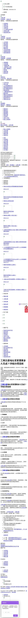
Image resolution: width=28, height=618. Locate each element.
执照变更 (5, 45)
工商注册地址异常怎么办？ (15, 537)
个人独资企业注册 (8, 29)
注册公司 (8, 19)
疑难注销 (5, 350)
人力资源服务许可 (8, 85)
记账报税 (3, 58)
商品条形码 (6, 90)
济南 (8, 546)
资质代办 (3, 77)
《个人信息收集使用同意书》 (10, 176)
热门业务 (3, 123)
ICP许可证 (3, 78)
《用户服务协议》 (17, 529)
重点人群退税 (6, 337)
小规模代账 (6, 65)
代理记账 (3, 56)
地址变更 (8, 38)
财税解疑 (5, 564)
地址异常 (5, 349)
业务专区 (5, 146)
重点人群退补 (6, 119)
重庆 (4, 546)
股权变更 (5, 48)
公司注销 (5, 26)
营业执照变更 (6, 352)
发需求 (5, 12)
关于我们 (5, 149)
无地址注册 (6, 31)
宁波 (18, 546)
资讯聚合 (12, 165)
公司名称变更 (6, 49)
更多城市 (3, 544)
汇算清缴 (8, 58)
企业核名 (3, 19)
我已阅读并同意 (9, 175)
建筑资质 (5, 93)
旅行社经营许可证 (8, 347)
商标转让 (8, 104)
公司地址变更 (10, 511)
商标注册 (5, 115)
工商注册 (3, 17)
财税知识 (5, 148)
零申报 (5, 70)
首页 (4, 137)
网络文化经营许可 (8, 94)
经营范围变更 (6, 52)
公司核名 (5, 319)
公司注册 (11, 125)
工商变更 (3, 36)
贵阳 (6, 546)
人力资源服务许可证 (8, 316)
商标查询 (5, 113)
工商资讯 (5, 561)
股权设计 (3, 104)
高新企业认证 (6, 99)
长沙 (15, 546)
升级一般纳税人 (7, 68)
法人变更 (5, 46)
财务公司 (5, 353)
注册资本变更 (6, 51)
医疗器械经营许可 (8, 88)
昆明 (11, 546)
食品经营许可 (6, 97)
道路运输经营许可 (8, 96)
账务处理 (5, 73)
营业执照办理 (6, 32)
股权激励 (5, 112)
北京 (13, 546)
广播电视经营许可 (8, 91)
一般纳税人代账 (7, 67)
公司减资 (5, 346)
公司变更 (3, 38)
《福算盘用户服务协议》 (15, 160)
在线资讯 (5, 594)
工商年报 (5, 28)
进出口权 (9, 78)
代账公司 (5, 355)
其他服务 (3, 103)
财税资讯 (5, 563)
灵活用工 (5, 116)
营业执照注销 (6, 356)
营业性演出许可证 (8, 330)
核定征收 (5, 331)
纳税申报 (5, 71)
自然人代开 (6, 118)
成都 (2, 546)
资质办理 (5, 145)
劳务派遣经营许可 (8, 87)
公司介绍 (5, 570)
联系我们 (5, 571)
